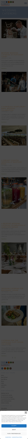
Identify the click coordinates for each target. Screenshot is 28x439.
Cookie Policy (8, 437)
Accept (14, 425)
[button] (26, 412)
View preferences (14, 433)
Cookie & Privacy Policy (17, 437)
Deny (14, 429)
